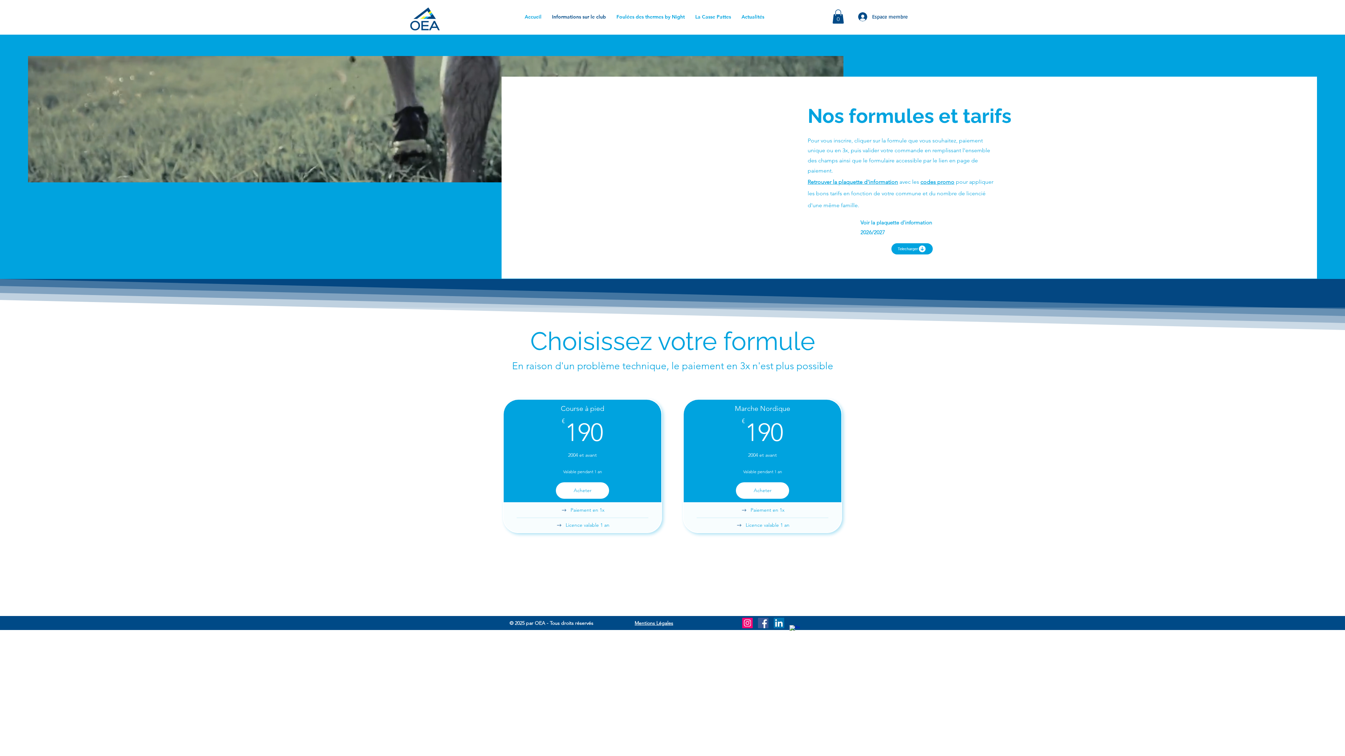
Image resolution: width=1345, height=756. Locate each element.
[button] (838, 16)
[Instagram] (747, 623)
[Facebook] (763, 623)
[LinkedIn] (779, 623)
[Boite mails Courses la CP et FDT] (794, 630)
